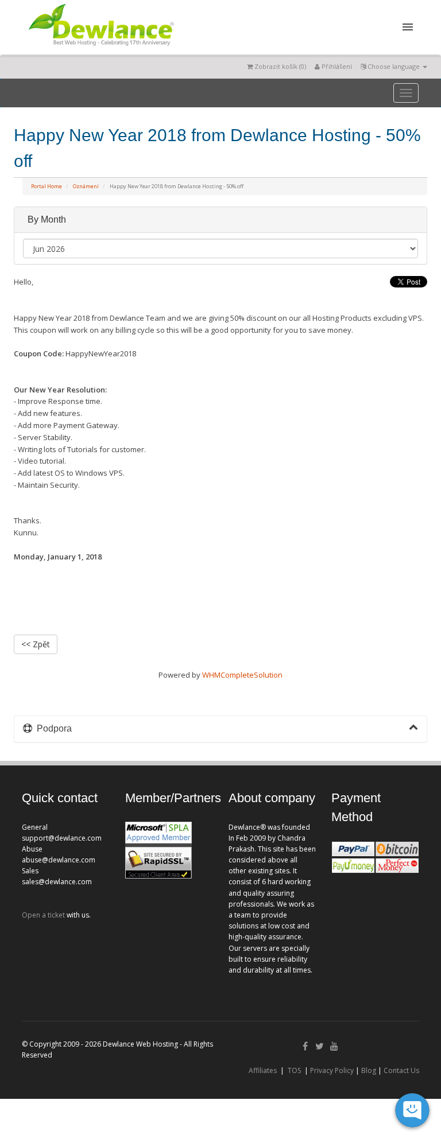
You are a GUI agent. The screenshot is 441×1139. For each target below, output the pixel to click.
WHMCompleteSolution (242, 675)
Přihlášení (336, 66)
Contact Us (401, 1070)
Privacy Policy (332, 1070)
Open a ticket (43, 915)
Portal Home (46, 186)
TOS (294, 1070)
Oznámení (86, 186)
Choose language (393, 66)
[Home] (100, 48)
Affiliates (263, 1070)
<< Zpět (35, 644)
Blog (368, 1070)
